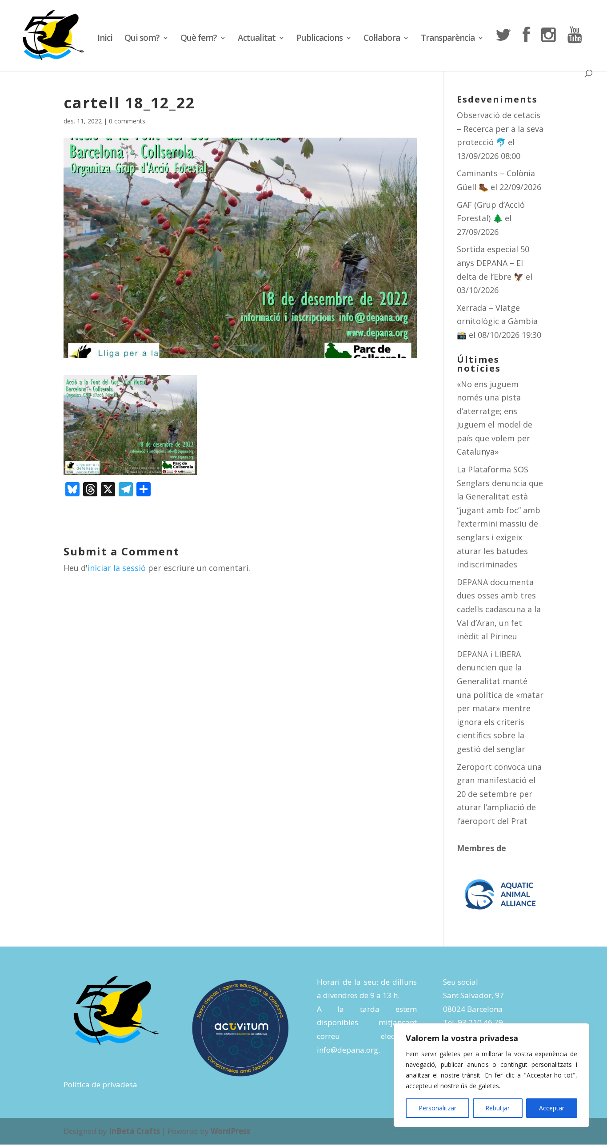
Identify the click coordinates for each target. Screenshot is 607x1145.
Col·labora (381, 39)
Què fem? (198, 39)
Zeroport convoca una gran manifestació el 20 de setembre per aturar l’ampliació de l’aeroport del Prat (499, 793)
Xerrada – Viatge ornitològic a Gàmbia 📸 (497, 321)
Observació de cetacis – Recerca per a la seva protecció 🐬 (500, 128)
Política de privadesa (100, 1084)
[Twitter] (503, 48)
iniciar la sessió (117, 568)
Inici (104, 39)
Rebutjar (497, 1108)
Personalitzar (437, 1108)
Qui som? (142, 39)
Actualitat (257, 39)
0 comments (127, 121)
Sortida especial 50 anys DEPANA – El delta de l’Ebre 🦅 (493, 262)
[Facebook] (526, 48)
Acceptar (551, 1108)
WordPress (230, 1131)
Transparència (448, 39)
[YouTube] (574, 48)
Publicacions (319, 39)
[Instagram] (548, 48)
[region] (491, 1075)
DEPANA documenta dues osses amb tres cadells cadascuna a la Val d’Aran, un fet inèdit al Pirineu (499, 609)
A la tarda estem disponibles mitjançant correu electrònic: (367, 1022)
